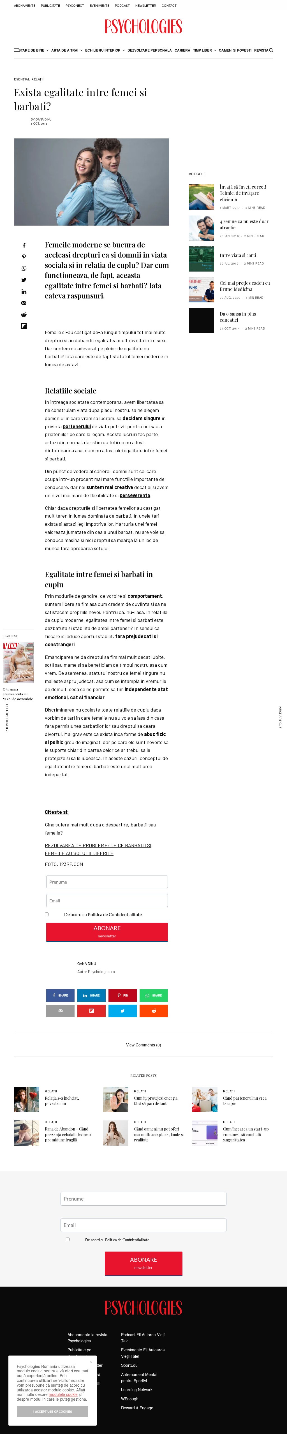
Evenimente (99, 5)
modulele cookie (63, 1394)
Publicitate (50, 5)
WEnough (129, 1398)
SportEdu (129, 1365)
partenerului (77, 426)
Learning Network (136, 1389)
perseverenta (135, 495)
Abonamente (24, 5)
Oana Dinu (43, 119)
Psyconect (75, 5)
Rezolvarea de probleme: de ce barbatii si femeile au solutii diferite (98, 849)
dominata (98, 516)
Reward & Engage (137, 1407)
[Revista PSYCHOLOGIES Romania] (143, 26)
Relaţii (37, 79)
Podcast (122, 5)
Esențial (22, 79)
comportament (145, 596)
